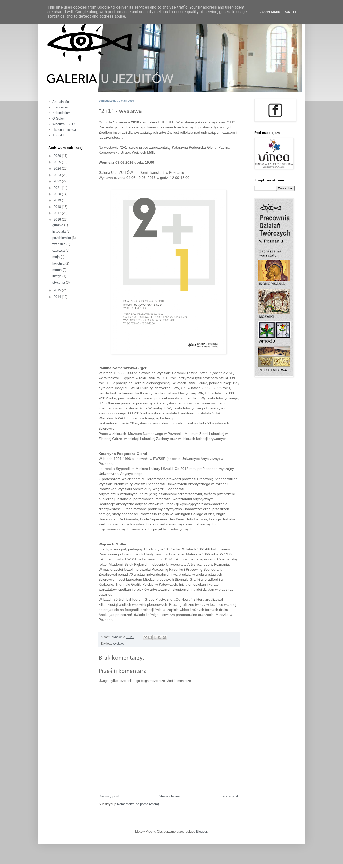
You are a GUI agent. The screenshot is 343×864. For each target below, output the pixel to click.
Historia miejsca (64, 130)
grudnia (58, 225)
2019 (58, 200)
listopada (59, 231)
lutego (57, 276)
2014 (58, 297)
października (62, 238)
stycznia (59, 282)
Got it (291, 12)
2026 (58, 156)
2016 (58, 219)
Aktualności (61, 102)
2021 (58, 188)
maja (56, 257)
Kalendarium (61, 113)
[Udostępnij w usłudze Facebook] (159, 637)
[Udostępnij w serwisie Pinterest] (164, 637)
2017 (58, 213)
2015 (58, 290)
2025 (58, 162)
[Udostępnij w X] (154, 637)
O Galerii (58, 118)
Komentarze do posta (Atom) (138, 804)
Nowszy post (109, 796)
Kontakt (58, 135)
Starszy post (228, 796)
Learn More (269, 12)
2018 (58, 207)
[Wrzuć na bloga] (150, 637)
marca (57, 270)
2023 (58, 175)
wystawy (118, 643)
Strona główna (169, 796)
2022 (58, 181)
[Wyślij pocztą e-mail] (145, 637)
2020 (58, 194)
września (59, 244)
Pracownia (60, 107)
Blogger (201, 831)
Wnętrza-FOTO (63, 124)
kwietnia (58, 263)
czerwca (59, 250)
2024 (58, 168)
